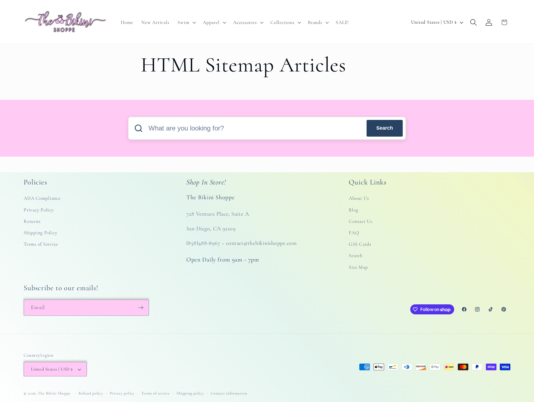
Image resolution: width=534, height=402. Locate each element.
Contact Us (360, 221)
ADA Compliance (42, 198)
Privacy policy (122, 393)
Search (384, 128)
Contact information (229, 393)
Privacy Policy (39, 210)
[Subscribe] (141, 308)
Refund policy (91, 393)
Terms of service (155, 393)
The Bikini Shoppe (54, 393)
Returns (32, 221)
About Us (359, 198)
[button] (186, 22)
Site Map (358, 267)
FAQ (354, 233)
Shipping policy (190, 393)
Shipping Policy (40, 233)
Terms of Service (41, 244)
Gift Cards (360, 244)
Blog (353, 210)
